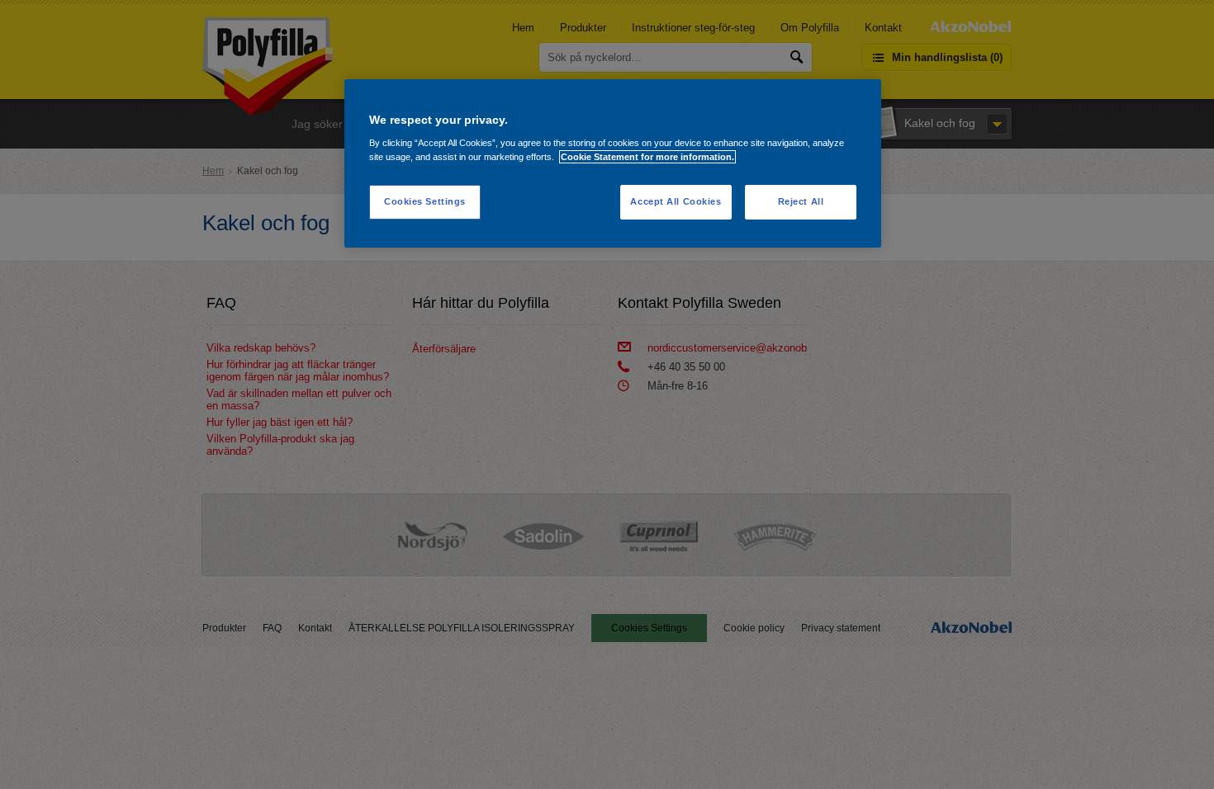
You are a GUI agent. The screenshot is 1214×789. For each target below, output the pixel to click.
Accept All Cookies (675, 201)
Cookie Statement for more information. (647, 157)
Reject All (801, 201)
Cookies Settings (425, 201)
